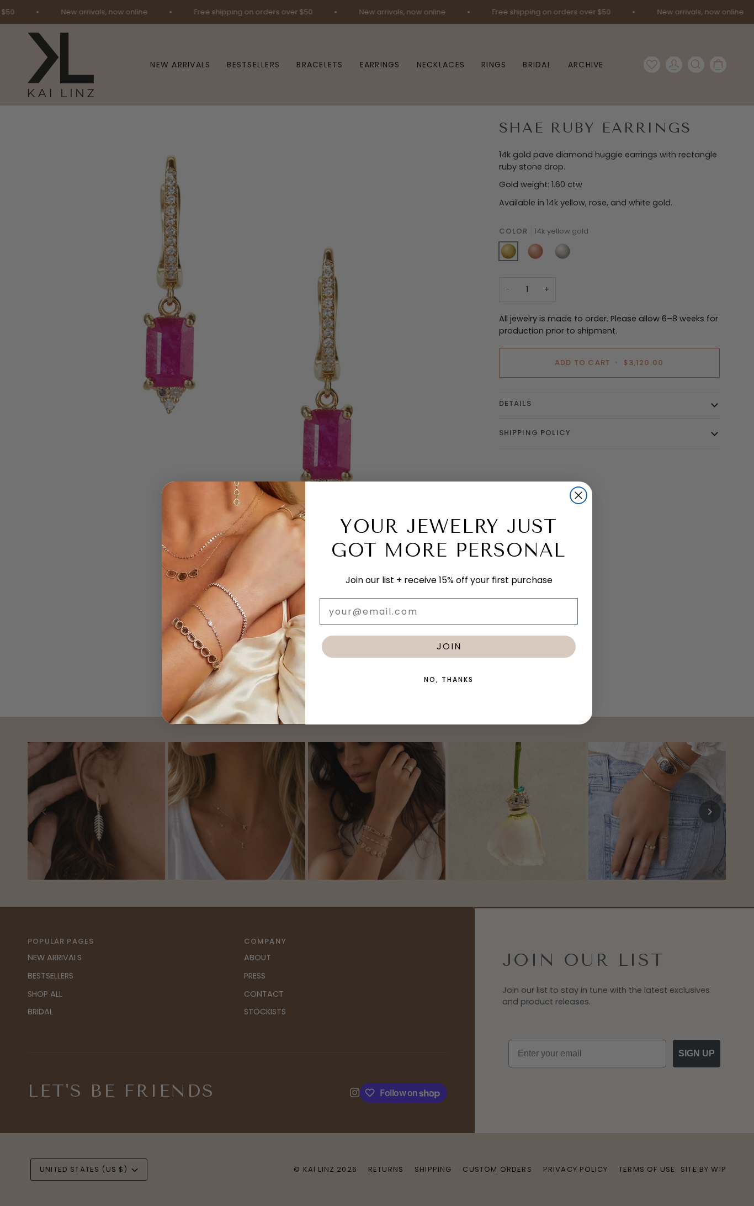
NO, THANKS (449, 679)
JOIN (449, 646)
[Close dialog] (578, 495)
